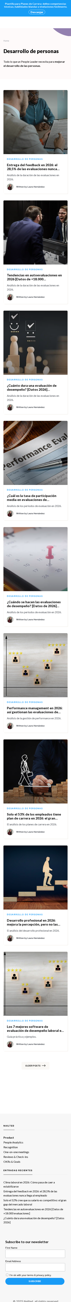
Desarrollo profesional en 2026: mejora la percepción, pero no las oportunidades (32, 922)
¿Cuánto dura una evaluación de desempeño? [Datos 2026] (32, 387)
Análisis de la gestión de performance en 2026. (34, 718)
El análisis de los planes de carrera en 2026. (32, 824)
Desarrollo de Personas (25, 159)
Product (8, 1137)
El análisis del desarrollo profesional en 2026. (33, 930)
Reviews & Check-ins (15, 1156)
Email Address (13, 1261)
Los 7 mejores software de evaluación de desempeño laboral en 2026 (35, 1029)
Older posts (32, 1065)
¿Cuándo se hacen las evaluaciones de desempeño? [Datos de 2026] (34, 604)
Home (6, 40)
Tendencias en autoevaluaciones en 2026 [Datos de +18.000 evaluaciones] (34, 277)
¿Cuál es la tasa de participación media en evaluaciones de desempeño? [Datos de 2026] (31, 498)
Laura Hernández (36, 186)
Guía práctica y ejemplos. (21, 1036)
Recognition (10, 1147)
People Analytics (13, 1142)
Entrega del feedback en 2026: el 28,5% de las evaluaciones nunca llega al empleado (32, 167)
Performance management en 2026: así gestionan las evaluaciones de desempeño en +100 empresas (35, 710)
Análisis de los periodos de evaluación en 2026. (34, 505)
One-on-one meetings (16, 1152)
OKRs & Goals (11, 1161)
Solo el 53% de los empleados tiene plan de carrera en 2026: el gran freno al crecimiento (34, 816)
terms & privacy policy (39, 1275)
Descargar (37, 12)
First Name (11, 1247)
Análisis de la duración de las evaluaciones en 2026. (33, 177)
